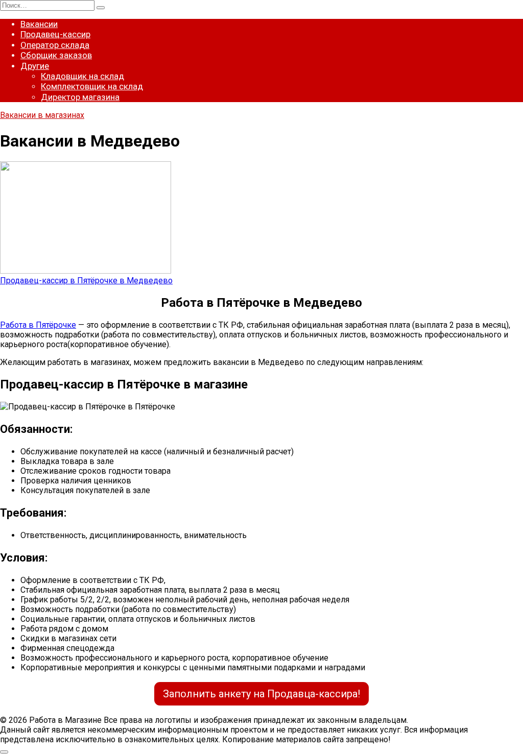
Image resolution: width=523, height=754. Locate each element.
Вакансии (39, 24)
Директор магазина (80, 97)
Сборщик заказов (56, 55)
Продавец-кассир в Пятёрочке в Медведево (86, 280)
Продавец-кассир (55, 34)
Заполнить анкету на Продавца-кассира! (261, 694)
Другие (34, 66)
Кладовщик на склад (82, 76)
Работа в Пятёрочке (38, 325)
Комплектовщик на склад (92, 86)
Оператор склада (54, 45)
